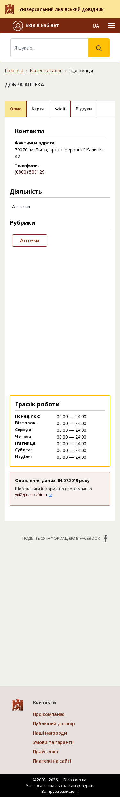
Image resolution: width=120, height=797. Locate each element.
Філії (60, 109)
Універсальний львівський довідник (61, 9)
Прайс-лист (46, 751)
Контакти (44, 702)
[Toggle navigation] (111, 25)
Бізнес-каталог (46, 71)
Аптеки (29, 240)
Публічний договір (54, 723)
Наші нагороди (50, 733)
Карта (38, 109)
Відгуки (84, 109)
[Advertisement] (60, 320)
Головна (14, 71)
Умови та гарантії (53, 742)
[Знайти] (99, 47)
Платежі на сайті (52, 761)
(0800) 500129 (29, 172)
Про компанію (49, 714)
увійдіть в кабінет (31, 494)
